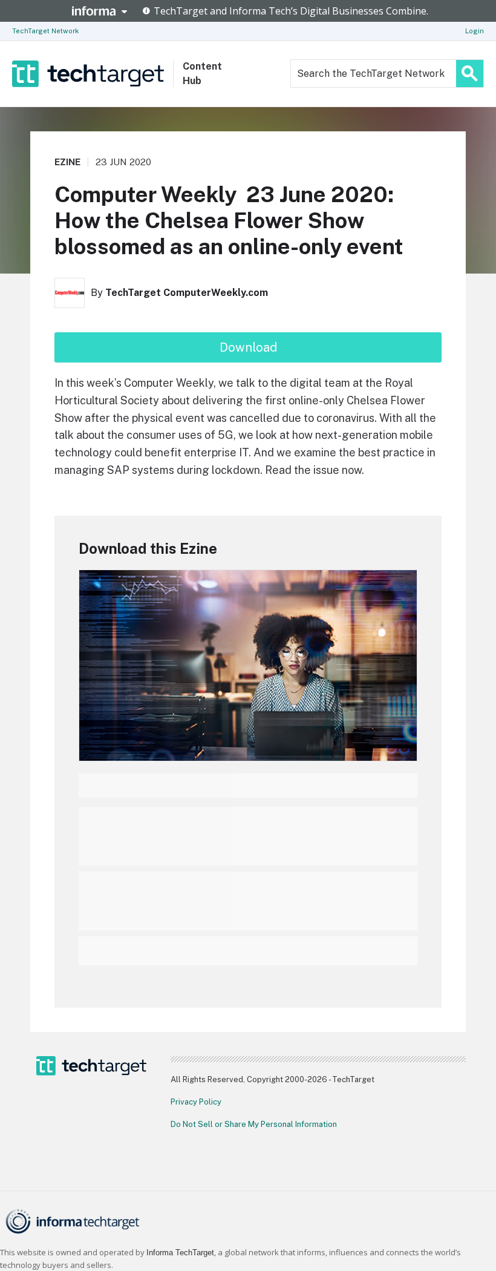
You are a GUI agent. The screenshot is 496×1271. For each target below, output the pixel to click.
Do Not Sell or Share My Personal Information (254, 1124)
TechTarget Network (45, 30)
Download (248, 347)
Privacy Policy (196, 1101)
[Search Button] (469, 73)
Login (474, 30)
